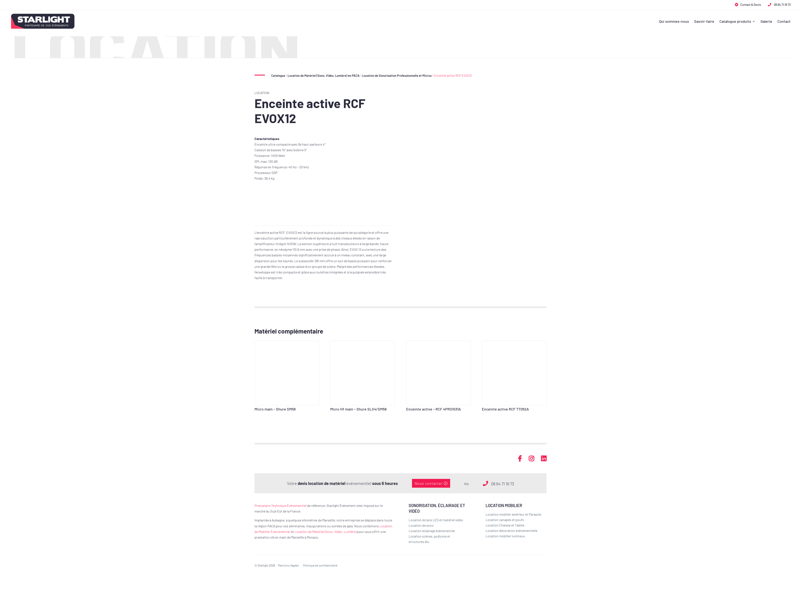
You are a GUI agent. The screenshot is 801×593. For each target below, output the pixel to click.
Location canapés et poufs (505, 520)
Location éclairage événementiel (432, 531)
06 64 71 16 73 (782, 4)
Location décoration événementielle (511, 531)
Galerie (766, 22)
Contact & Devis (750, 4)
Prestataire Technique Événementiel (280, 505)
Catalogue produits (735, 22)
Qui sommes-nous (674, 22)
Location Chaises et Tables (505, 525)
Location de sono (421, 525)
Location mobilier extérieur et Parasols (513, 514)
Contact (784, 22)
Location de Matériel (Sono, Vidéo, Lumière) (325, 532)
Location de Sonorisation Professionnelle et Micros (397, 75)
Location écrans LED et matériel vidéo (436, 520)
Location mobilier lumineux (505, 536)
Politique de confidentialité (320, 565)
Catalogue (278, 75)
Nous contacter (429, 483)
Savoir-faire (704, 22)
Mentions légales (288, 565)
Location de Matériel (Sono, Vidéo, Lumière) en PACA (324, 75)
